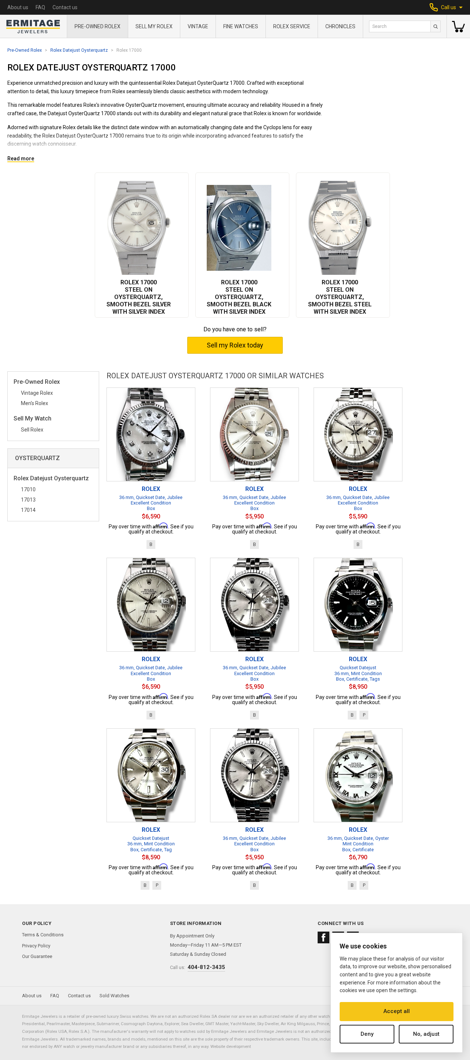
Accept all (396, 1011)
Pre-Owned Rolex (97, 26)
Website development (230, 1046)
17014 (28, 510)
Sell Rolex (32, 430)
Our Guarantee (37, 956)
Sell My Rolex (154, 26)
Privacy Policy (36, 945)
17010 (28, 489)
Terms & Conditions (43, 934)
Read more (20, 158)
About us (17, 7)
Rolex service (291, 26)
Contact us (65, 7)
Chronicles (340, 26)
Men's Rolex (34, 403)
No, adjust (426, 1034)
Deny (367, 1034)
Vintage (198, 26)
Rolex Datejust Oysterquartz (79, 50)
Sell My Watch (32, 419)
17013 (28, 500)
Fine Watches (240, 26)
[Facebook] (323, 937)
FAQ (40, 7)
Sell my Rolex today (235, 345)
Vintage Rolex (37, 393)
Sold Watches (114, 995)
